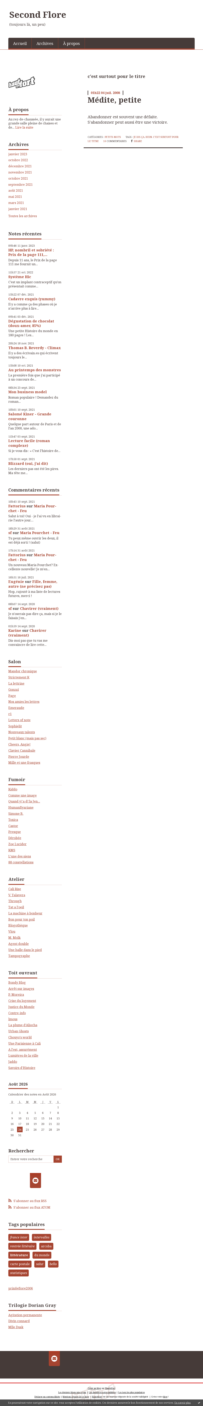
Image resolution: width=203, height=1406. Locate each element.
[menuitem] (20, 43)
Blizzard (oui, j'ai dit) (28, 463)
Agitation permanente (25, 1315)
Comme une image (22, 795)
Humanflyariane (21, 807)
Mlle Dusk (15, 1327)
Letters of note (19, 720)
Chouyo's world (20, 1037)
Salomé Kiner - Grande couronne (29, 416)
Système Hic (19, 276)
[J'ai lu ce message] (199, 1402)
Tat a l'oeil (16, 907)
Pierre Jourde (18, 756)
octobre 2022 (18, 160)
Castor (13, 826)
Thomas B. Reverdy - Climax (34, 347)
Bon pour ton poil (21, 919)
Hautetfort (110, 1388)
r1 (10, 714)
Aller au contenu (14, 3)
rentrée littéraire (22, 1246)
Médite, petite (114, 100)
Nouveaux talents (21, 732)
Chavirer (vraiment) (39, 608)
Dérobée (14, 838)
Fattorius (17, 506)
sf (10, 532)
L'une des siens (19, 856)
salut (39, 1264)
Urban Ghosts (18, 1031)
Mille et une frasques (24, 762)
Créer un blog (94, 1388)
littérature (19, 1255)
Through (15, 901)
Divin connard (19, 1321)
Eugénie (16, 581)
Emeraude (16, 708)
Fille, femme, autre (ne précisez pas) (32, 583)
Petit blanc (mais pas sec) (27, 738)
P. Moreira (16, 994)
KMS (11, 850)
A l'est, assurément (22, 1049)
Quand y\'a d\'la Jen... (24, 801)
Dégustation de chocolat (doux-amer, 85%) (31, 323)
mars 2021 (16, 203)
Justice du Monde (21, 1007)
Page (12, 696)
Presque (14, 832)
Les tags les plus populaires (131, 1392)
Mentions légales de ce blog (76, 1396)
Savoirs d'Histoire (21, 1068)
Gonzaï (13, 689)
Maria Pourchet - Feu (39, 532)
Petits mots (113, 137)
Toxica (13, 820)
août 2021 (15, 191)
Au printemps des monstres (34, 370)
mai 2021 (15, 197)
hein (149, 137)
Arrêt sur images (21, 988)
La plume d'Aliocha (22, 1025)
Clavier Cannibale (21, 750)
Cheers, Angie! (19, 744)
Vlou (11, 931)
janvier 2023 (17, 154)
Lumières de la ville (23, 1055)
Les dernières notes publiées (102, 1392)
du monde (42, 1255)
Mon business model (27, 391)
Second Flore (37, 14)
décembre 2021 (20, 166)
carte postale (20, 1264)
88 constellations (21, 862)
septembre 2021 (20, 185)
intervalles (41, 1237)
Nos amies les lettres (23, 701)
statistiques (18, 1273)
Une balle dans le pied (25, 950)
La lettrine (16, 683)
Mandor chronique (22, 671)
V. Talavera (16, 895)
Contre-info (17, 1013)
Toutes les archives (22, 216)
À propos (71, 43)
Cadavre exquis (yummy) (31, 299)
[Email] (35, 1180)
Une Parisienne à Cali (24, 1043)
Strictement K (18, 677)
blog (165, 1396)
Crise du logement (22, 1001)
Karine (14, 630)
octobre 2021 (18, 178)
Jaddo (12, 1061)
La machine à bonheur (25, 913)
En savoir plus (182, 1402)
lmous (12, 1019)
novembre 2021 (20, 172)
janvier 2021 (17, 209)
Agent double (18, 944)
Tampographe (19, 956)
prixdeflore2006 (20, 1288)
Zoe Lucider (17, 844)
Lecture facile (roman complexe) (29, 443)
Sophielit (15, 726)
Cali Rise (14, 889)
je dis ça (138, 137)
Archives (44, 43)
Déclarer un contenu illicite (47, 1396)
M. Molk (14, 937)
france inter (18, 1237)
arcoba (46, 1246)
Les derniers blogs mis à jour (72, 1392)
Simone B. (15, 813)
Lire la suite (24, 127)
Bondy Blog (17, 982)
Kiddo (12, 789)
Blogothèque (18, 925)
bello (53, 1264)
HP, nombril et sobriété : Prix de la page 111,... (31, 252)
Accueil (20, 43)
